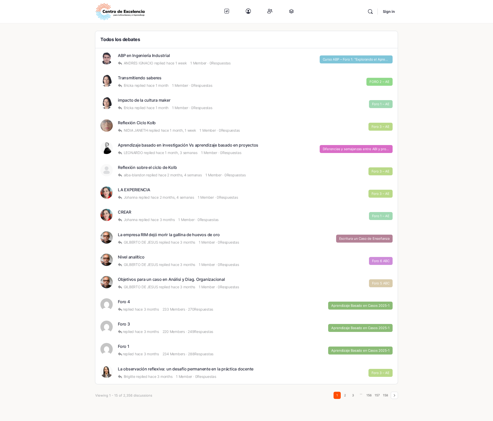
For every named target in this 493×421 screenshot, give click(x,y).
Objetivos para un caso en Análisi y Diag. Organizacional (171, 279)
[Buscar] (370, 11)
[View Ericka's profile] (106, 80)
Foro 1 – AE (381, 104)
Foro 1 (123, 346)
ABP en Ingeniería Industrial (144, 55)
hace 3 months (163, 219)
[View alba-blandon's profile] (106, 170)
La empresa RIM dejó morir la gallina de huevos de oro (169, 234)
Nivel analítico (131, 257)
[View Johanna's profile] (106, 192)
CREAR (124, 212)
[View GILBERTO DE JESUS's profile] (106, 237)
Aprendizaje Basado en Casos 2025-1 (360, 305)
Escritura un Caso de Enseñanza (364, 238)
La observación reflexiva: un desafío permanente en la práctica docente (185, 369)
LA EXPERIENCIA (134, 189)
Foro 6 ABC (381, 261)
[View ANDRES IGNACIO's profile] (106, 58)
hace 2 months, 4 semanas (180, 175)
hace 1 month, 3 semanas (176, 152)
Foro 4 (124, 301)
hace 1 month (157, 85)
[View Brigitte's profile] (106, 372)
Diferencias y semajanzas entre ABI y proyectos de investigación (358, 149)
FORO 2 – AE (379, 82)
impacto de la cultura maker (144, 100)
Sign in (389, 11)
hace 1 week (176, 63)
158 (385, 395)
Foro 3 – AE (381, 127)
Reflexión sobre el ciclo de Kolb (147, 167)
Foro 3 (124, 324)
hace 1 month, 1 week (178, 130)
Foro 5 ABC (381, 283)
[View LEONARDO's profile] (106, 148)
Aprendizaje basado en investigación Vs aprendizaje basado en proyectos (188, 145)
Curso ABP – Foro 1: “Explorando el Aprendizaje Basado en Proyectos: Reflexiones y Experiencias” (358, 59)
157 (377, 395)
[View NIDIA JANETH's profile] (106, 125)
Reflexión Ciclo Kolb (137, 122)
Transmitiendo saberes (140, 77)
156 (369, 395)
